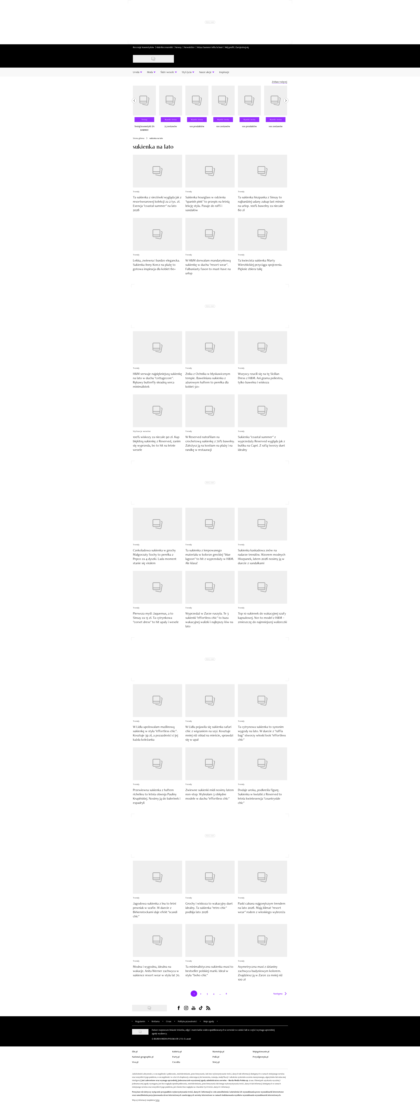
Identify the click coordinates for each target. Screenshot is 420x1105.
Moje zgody (208, 1021)
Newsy (178, 47)
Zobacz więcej (279, 81)
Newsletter (189, 47)
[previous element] (134, 109)
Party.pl (175, 1056)
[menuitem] (137, 72)
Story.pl (216, 1062)
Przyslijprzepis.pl (260, 1056)
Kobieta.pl (177, 1051)
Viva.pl (135, 1062)
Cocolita (176, 1062)
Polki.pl (215, 1056)
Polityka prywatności (187, 1021)
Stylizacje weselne (142, 431)
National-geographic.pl (142, 1056)
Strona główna (138, 138)
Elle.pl (134, 1051)
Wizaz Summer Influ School (209, 47)
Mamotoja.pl (218, 1051)
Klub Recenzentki (165, 47)
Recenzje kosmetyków (143, 47)
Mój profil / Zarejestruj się (237, 47)
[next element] (286, 109)
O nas (168, 1021)
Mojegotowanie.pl (261, 1051)
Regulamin (140, 1021)
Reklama (155, 1021)
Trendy (136, 191)
